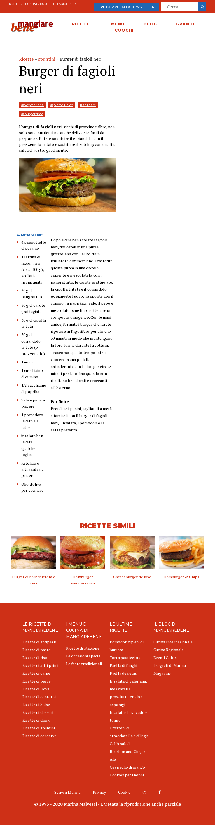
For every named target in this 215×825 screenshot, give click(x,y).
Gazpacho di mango (127, 767)
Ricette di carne (36, 673)
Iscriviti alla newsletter (129, 7)
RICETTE (82, 24)
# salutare (88, 105)
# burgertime (32, 114)
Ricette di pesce (36, 681)
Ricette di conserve (39, 735)
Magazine (162, 673)
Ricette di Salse (36, 704)
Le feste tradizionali (84, 663)
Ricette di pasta (36, 649)
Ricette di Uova (35, 688)
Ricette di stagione (82, 648)
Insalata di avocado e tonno (128, 716)
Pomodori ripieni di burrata (127, 645)
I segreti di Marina (169, 665)
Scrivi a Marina (67, 792)
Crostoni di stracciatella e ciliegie (129, 731)
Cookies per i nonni (127, 775)
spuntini (30, 4)
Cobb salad (120, 743)
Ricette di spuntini (38, 728)
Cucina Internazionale (173, 642)
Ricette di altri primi (40, 665)
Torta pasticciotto (126, 657)
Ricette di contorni (39, 696)
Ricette (14, 4)
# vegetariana (32, 105)
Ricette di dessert (38, 712)
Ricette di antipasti (39, 642)
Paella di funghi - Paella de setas (124, 669)
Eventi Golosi (165, 657)
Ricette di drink (36, 720)
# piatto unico (61, 105)
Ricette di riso (34, 657)
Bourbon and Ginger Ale (128, 755)
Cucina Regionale (168, 649)
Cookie (124, 792)
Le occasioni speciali (84, 655)
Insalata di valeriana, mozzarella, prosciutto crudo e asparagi (128, 692)
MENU (118, 24)
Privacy (99, 792)
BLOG (150, 24)
